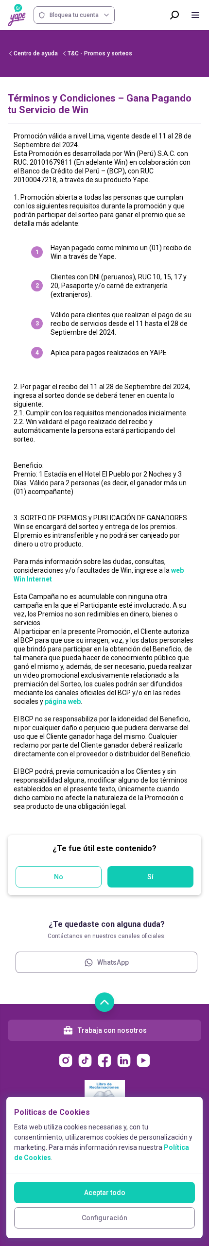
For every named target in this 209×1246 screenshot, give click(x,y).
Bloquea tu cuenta (74, 15)
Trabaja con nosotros (112, 1030)
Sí (150, 877)
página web (63, 701)
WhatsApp (113, 962)
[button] (104, 475)
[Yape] (17, 15)
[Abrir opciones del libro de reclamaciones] (105, 1091)
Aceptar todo (104, 1192)
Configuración (104, 1218)
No (58, 877)
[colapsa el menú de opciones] (195, 15)
